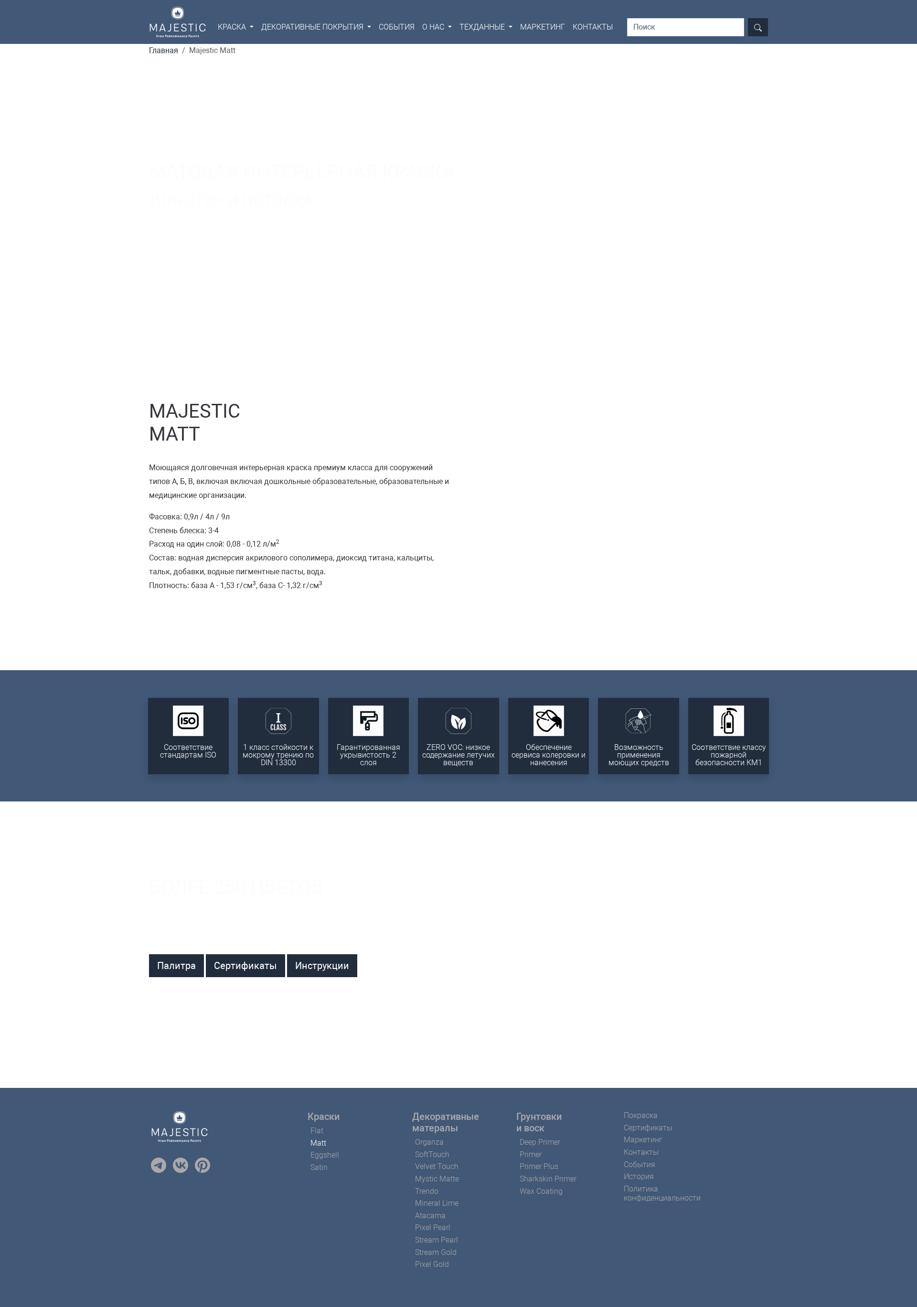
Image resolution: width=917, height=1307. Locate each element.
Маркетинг (542, 27)
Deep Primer (540, 1142)
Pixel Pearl (432, 1227)
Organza (429, 1142)
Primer (531, 1154)
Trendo (426, 1191)
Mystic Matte (437, 1178)
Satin (319, 1167)
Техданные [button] (483, 27)
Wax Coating (541, 1191)
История (639, 1176)
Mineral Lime (436, 1203)
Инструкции (322, 965)
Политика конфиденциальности (662, 1193)
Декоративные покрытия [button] (313, 27)
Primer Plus (539, 1166)
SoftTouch (432, 1154)
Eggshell (324, 1154)
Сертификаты (245, 965)
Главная (163, 50)
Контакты (593, 27)
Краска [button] (233, 27)
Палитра (176, 965)
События (397, 27)
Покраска (641, 1115)
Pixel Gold (432, 1264)
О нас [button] (434, 27)
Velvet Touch (436, 1166)
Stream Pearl (436, 1239)
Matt (318, 1143)
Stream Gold (436, 1252)
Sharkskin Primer (548, 1178)
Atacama (430, 1215)
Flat (316, 1130)
